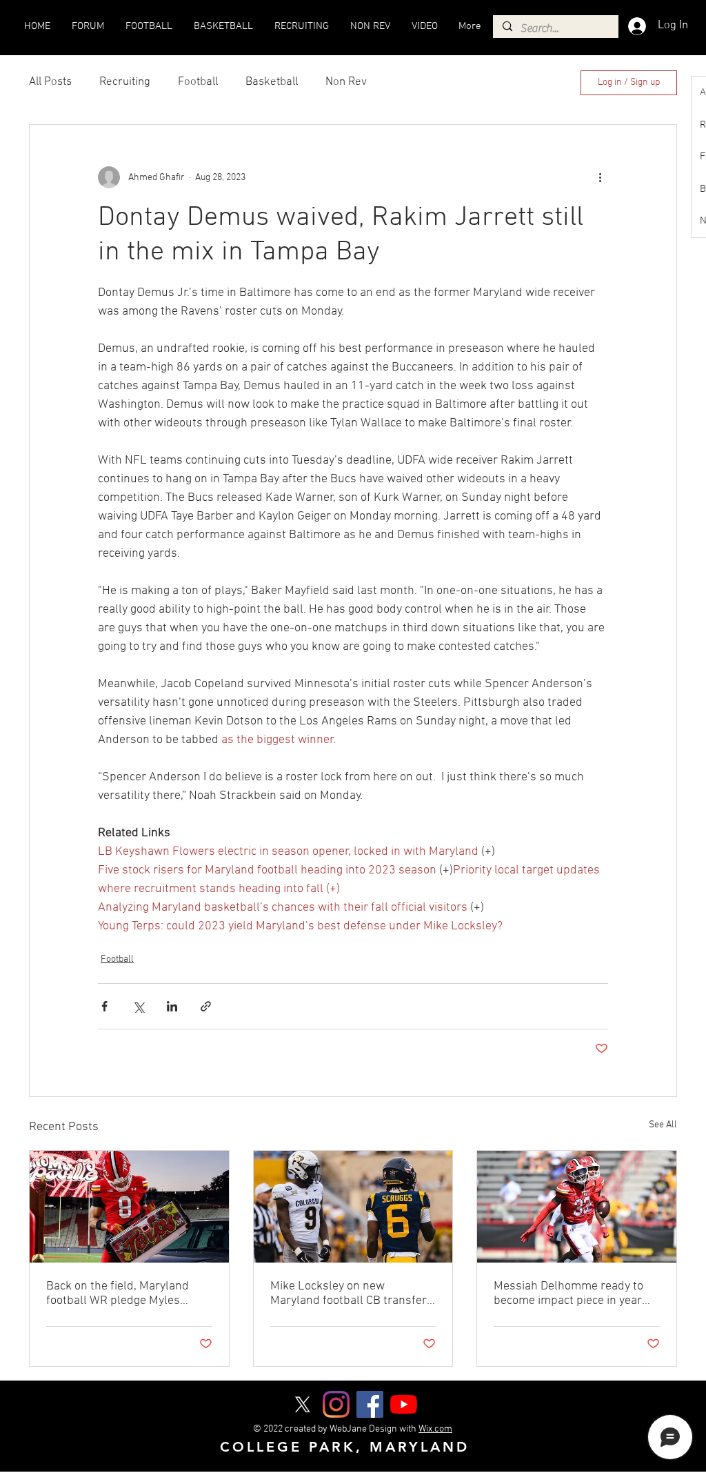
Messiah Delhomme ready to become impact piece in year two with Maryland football (568, 1293)
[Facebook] (369, 1404)
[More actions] (600, 177)
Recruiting (124, 82)
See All (663, 1125)
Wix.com (435, 1429)
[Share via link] (205, 1006)
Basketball (271, 82)
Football (198, 82)
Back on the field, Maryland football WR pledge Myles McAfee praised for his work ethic (120, 1293)
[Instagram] (336, 1404)
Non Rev (346, 82)
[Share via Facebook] (104, 1006)
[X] (302, 1404)
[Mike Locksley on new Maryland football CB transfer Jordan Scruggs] (353, 1207)
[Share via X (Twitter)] (138, 1006)
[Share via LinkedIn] (172, 1006)
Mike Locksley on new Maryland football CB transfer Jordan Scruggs (348, 1293)
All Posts (50, 82)
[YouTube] (403, 1404)
